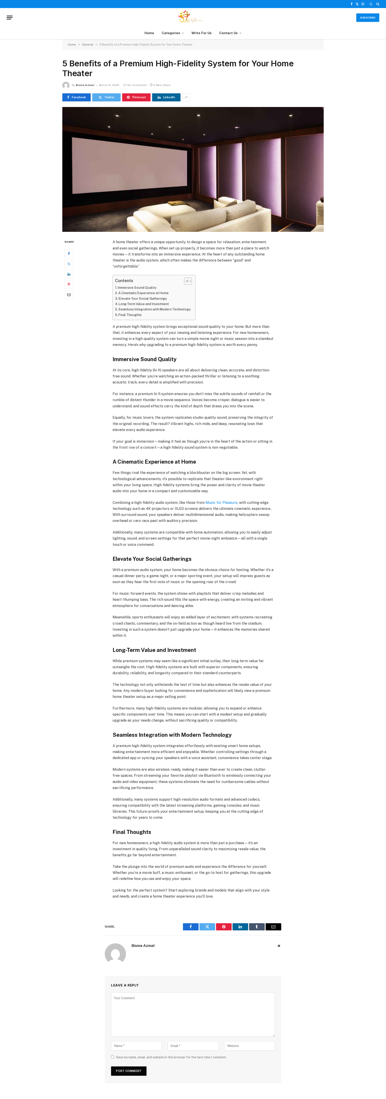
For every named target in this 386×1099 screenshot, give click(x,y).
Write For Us (201, 33)
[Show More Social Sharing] (186, 97)
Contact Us (228, 33)
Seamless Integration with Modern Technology (154, 309)
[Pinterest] (69, 284)
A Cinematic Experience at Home (143, 293)
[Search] (377, 4)
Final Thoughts (130, 315)
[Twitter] (69, 264)
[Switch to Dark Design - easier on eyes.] (371, 4)
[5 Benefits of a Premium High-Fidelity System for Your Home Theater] (193, 169)
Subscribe (368, 17)
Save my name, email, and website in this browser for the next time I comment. (171, 1057)
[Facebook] (69, 253)
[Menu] (10, 18)
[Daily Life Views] (193, 17)
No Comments (137, 85)
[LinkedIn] (69, 274)
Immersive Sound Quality (137, 287)
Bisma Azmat (85, 85)
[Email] (69, 295)
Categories (171, 33)
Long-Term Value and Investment (144, 304)
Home (149, 33)
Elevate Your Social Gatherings (143, 298)
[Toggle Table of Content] (186, 281)
